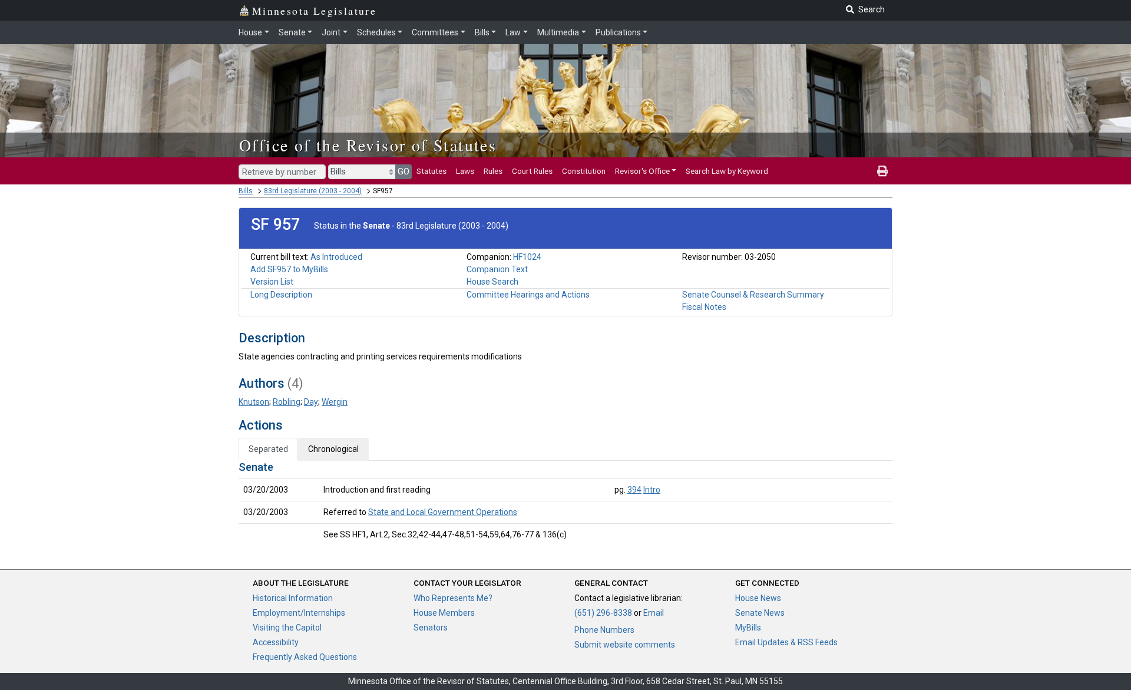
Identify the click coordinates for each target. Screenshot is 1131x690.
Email (653, 613)
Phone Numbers (604, 630)
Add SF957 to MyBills (289, 269)
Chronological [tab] (333, 449)
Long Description (281, 294)
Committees (435, 32)
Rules (493, 171)
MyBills (748, 627)
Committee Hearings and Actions (528, 294)
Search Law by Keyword (727, 171)
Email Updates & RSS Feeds (786, 642)
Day (311, 402)
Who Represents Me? (453, 598)
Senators (431, 627)
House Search (492, 281)
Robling (286, 402)
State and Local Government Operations (442, 512)
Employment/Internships (299, 613)
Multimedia (558, 32)
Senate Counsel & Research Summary (753, 294)
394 (634, 489)
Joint (331, 32)
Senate (292, 32)
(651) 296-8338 (603, 613)
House (250, 32)
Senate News (760, 613)
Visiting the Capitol (287, 627)
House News (758, 598)
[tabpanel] (565, 503)
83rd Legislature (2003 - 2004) (313, 191)
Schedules (376, 32)
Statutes (431, 171)
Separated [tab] (268, 449)
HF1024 (527, 257)
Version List (271, 281)
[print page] (882, 171)
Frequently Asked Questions (305, 657)
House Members (444, 613)
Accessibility (276, 642)
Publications (618, 32)
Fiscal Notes (704, 307)
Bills (482, 32)
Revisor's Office (642, 171)
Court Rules (532, 171)
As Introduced (336, 257)
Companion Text (497, 269)
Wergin (335, 402)
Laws (465, 171)
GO (403, 171)
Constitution (584, 171)
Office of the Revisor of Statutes (368, 145)
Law (513, 32)
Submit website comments (624, 644)
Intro (651, 489)
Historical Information (293, 598)
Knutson (254, 402)
